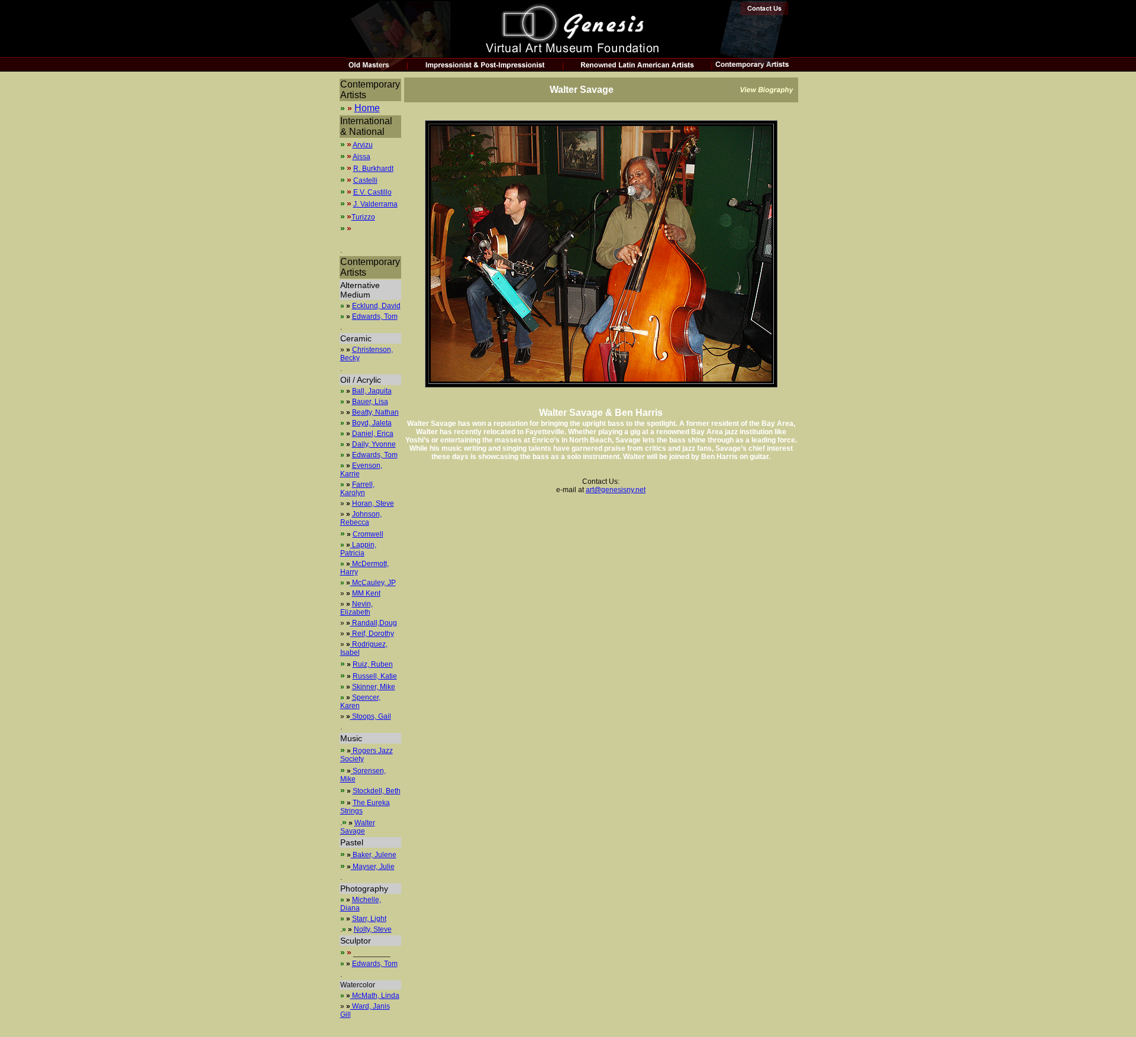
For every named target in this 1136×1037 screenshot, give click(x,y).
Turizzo (363, 217)
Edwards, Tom (375, 316)
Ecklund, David (376, 306)
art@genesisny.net (616, 490)
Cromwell (368, 534)
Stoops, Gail (370, 716)
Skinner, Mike (373, 687)
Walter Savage (357, 827)
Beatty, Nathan (375, 412)
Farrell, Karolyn (357, 488)
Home (367, 108)
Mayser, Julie (373, 866)
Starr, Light (369, 919)
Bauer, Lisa (370, 402)
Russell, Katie (375, 676)
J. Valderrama (375, 204)
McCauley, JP (373, 583)
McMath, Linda (374, 995)
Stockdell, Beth (377, 791)
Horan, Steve (373, 503)
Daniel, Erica (372, 433)
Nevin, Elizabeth (356, 608)
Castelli (365, 180)
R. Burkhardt (373, 168)
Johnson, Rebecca (361, 518)
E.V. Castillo (372, 192)
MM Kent (366, 593)
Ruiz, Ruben (373, 664)
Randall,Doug (373, 623)
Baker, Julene (373, 855)
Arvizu (363, 145)
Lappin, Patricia (358, 549)
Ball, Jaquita (372, 391)
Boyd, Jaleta (372, 423)
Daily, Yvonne (374, 444)
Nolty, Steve (373, 929)
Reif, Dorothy (372, 633)
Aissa (361, 157)
